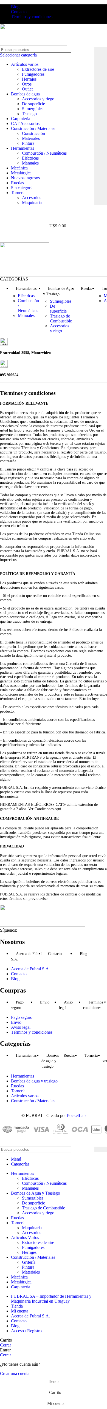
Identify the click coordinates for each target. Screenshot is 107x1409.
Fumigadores (33, 74)
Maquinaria (32, 202)
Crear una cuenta (14, 1373)
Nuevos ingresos (25, 177)
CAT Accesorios (25, 123)
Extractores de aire (38, 69)
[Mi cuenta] (53, 214)
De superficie (33, 103)
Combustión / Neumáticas (44, 153)
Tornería (18, 192)
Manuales (30, 163)
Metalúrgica (21, 173)
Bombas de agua (25, 94)
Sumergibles (32, 108)
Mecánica (19, 168)
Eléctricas (30, 158)
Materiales (31, 138)
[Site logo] (33, 44)
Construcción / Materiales (33, 128)
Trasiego (29, 113)
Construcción (33, 133)
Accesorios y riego (38, 99)
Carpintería (20, 118)
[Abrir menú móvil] (53, 236)
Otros (27, 84)
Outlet (27, 89)
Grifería (28, 1262)
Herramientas (22, 148)
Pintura (28, 143)
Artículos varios (24, 64)
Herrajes (29, 79)
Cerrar (5, 1345)
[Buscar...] (100, 126)
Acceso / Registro (26, 1330)
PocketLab (76, 1115)
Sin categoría (22, 187)
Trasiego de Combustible (61, 318)
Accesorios (31, 197)
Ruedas (17, 182)
